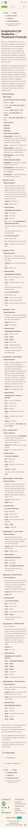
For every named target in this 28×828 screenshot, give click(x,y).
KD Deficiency (8, 174)
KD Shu (12, 669)
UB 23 (6, 669)
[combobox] (18, 6)
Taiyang (8, 107)
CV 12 (6, 336)
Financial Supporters (18, 809)
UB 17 (6, 565)
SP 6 (6, 403)
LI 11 (6, 279)
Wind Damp (7, 130)
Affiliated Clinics (19, 806)
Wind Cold (7, 125)
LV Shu (11, 663)
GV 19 (16, 110)
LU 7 (6, 221)
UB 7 (21, 117)
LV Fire (6, 145)
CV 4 (6, 711)
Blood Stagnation (9, 155)
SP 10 (6, 563)
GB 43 (6, 416)
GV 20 (10, 117)
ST (18, 86)
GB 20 (6, 213)
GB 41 (18, 113)
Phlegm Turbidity (9, 148)
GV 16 (6, 215)
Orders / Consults (20, 813)
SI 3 (22, 110)
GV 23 (18, 105)
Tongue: (7, 201)
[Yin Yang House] (6, 2)
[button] (22, 2)
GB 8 (14, 113)
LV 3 (5, 120)
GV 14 (6, 282)
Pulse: (6, 204)
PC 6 (17, 423)
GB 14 (23, 105)
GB (21, 86)
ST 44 (14, 105)
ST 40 (6, 345)
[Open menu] (2, 2)
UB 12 (6, 218)
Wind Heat (7, 128)
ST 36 (6, 342)
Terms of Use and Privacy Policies (14, 824)
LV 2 (6, 459)
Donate (19, 817)
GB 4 (6, 408)
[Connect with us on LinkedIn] (5, 807)
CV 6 (6, 609)
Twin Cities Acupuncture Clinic (20, 802)
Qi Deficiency (7, 162)
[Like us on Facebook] (8, 807)
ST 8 (10, 105)
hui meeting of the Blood (16, 565)
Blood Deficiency (9, 167)
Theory (4, 6)
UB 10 (12, 110)
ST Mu (11, 336)
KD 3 (6, 406)
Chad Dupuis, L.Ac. (14, 823)
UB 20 (6, 339)
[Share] (25, 825)
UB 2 (12, 102)
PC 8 (6, 474)
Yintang (7, 527)
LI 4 (6, 241)
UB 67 (17, 117)
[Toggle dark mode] (25, 2)
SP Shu (12, 339)
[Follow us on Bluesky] (2, 807)
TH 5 (10, 113)
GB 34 (21, 423)
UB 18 (6, 663)
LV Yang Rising (8, 136)
